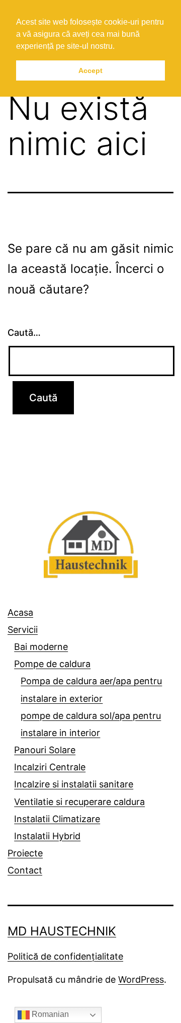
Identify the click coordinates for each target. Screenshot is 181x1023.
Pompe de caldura (52, 664)
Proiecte (25, 853)
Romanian (49, 1014)
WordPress (141, 979)
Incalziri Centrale (49, 767)
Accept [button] (90, 70)
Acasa (20, 612)
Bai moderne (41, 646)
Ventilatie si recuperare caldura (79, 801)
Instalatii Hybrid (47, 836)
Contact (25, 870)
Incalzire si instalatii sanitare (73, 784)
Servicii (23, 629)
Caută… (24, 332)
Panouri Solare (44, 750)
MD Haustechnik (62, 931)
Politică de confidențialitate (65, 956)
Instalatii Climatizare (57, 819)
